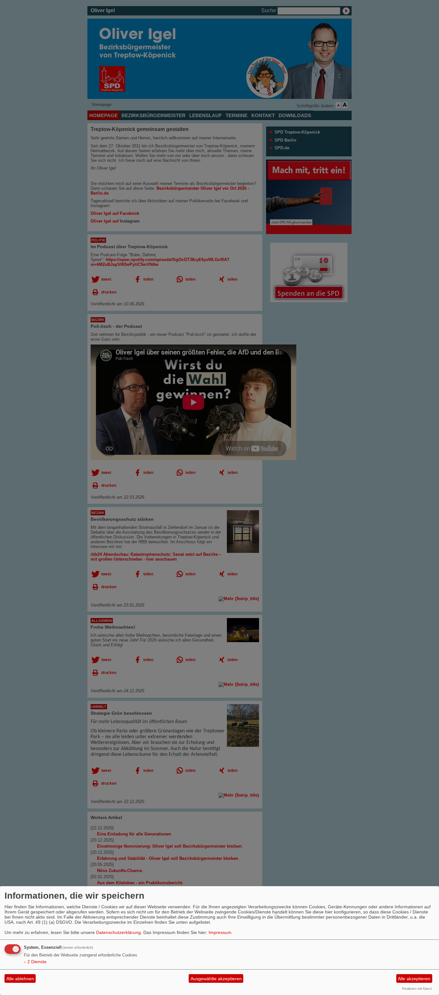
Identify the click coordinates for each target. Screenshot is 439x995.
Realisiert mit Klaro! (417, 989)
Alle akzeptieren (414, 978)
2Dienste (35, 961)
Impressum (220, 932)
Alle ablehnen (20, 978)
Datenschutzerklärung (118, 932)
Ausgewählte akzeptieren (216, 978)
